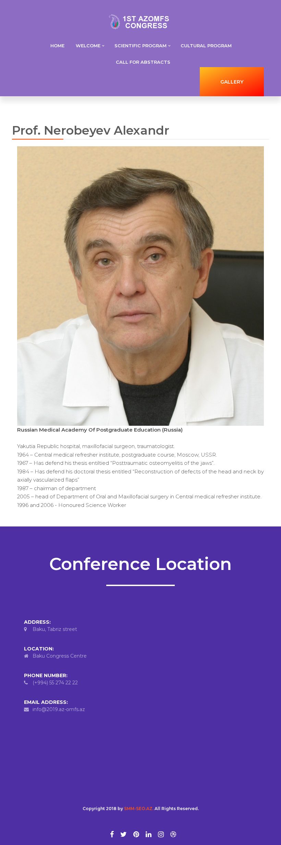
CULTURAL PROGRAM (206, 45)
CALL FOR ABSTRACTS (143, 62)
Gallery (231, 82)
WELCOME (88, 45)
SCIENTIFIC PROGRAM (140, 45)
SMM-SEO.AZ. (139, 808)
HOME (57, 45)
